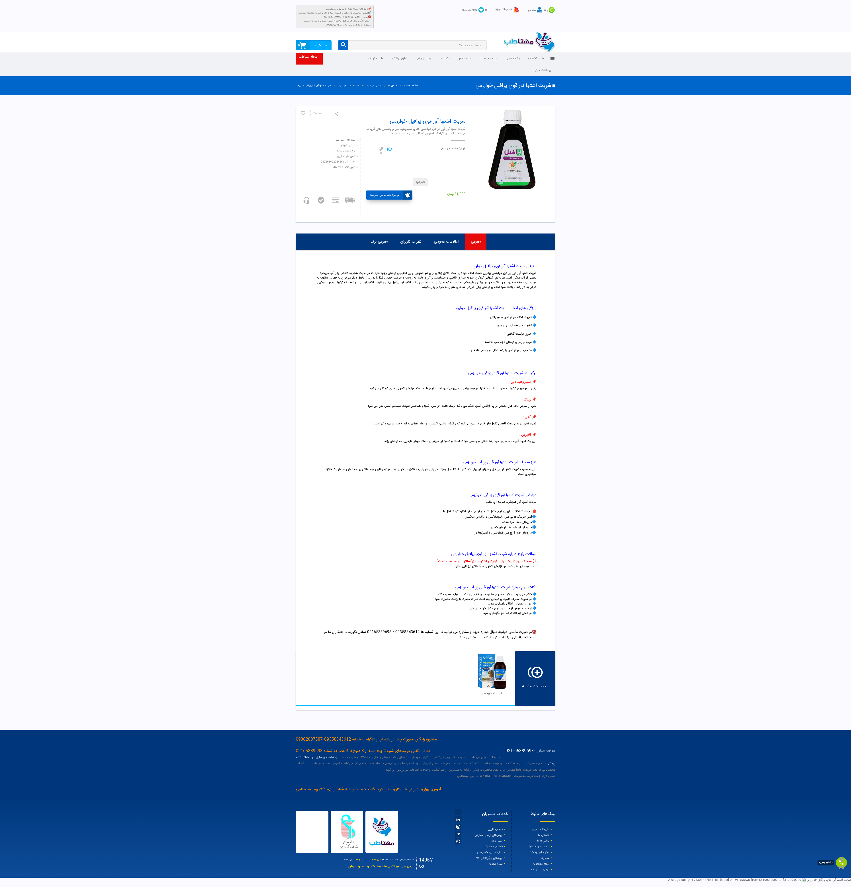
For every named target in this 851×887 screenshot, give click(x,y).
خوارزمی (444, 148)
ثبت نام (532, 10)
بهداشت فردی (542, 70)
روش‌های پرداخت (539, 852)
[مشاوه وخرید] (841, 862)
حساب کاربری (495, 829)
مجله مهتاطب (308, 57)
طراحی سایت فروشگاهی (401, 866)
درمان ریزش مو (540, 869)
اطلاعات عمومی (446, 241)
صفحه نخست (537, 58)
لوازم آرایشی (423, 58)
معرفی (476, 241)
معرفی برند (379, 241)
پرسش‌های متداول (539, 846)
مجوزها (545, 858)
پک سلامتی (513, 58)
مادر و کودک (375, 58)
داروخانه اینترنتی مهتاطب (367, 860)
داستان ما (544, 835)
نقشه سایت (496, 864)
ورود (546, 10)
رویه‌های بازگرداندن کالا (489, 858)
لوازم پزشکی (399, 58)
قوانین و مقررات (493, 846)
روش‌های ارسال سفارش (489, 835)
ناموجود (420, 182)
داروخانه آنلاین (541, 829)
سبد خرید (497, 841)
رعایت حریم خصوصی (490, 852)
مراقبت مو (465, 58)
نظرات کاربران (411, 241)
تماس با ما (543, 841)
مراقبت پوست (488, 58)
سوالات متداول (546, 751)
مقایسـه (318, 113)
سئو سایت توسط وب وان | (367, 866)
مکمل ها (445, 58)
